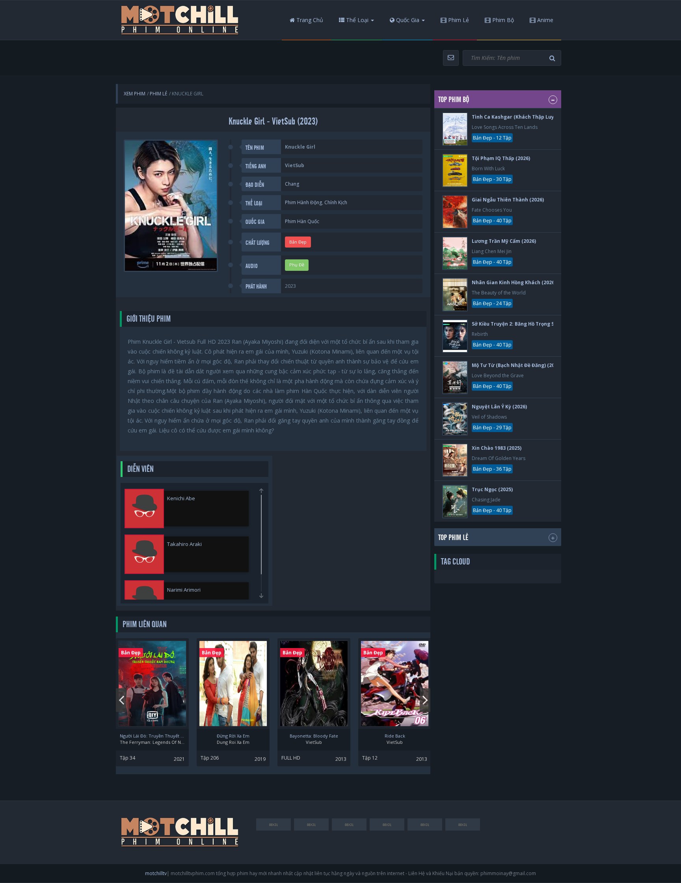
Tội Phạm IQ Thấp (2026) (501, 158)
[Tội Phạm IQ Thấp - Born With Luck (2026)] (455, 170)
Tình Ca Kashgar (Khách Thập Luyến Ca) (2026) (528, 117)
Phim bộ (502, 20)
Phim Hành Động (303, 202)
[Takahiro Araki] (144, 554)
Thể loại (356, 20)
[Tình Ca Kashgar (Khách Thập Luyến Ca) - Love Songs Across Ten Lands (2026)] (455, 129)
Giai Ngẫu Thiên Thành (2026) (508, 199)
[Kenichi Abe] (144, 508)
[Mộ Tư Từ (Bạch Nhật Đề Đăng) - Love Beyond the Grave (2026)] (455, 377)
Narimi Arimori (184, 589)
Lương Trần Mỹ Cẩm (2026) (504, 241)
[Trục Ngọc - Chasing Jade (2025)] (455, 501)
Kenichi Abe (181, 498)
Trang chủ (309, 20)
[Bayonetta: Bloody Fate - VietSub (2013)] (313, 683)
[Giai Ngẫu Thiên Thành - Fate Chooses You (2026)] (455, 212)
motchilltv (156, 873)
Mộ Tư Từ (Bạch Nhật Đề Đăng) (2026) (517, 365)
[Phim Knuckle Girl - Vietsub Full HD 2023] (180, 20)
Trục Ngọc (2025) (492, 489)
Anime (544, 20)
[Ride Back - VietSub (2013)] (394, 683)
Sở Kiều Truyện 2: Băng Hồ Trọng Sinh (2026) (525, 323)
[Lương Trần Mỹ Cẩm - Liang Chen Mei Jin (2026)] (455, 253)
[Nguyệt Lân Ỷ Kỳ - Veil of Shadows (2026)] (455, 419)
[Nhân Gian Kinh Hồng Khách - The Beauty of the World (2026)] (455, 294)
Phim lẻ (458, 20)
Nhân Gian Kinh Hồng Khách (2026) (514, 282)
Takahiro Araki (184, 544)
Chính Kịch (335, 202)
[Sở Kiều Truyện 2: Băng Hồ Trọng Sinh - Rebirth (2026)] (455, 336)
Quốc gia (406, 20)
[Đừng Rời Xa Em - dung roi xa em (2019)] (233, 683)
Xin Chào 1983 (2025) (496, 448)
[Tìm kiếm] (553, 58)
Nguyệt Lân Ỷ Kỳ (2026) (499, 406)
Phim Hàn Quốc (302, 221)
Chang (292, 184)
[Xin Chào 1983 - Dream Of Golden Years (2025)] (455, 460)
